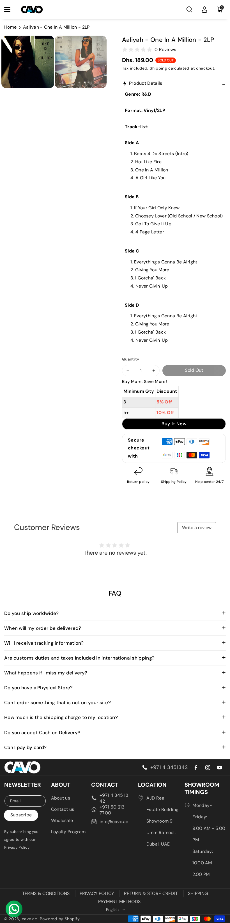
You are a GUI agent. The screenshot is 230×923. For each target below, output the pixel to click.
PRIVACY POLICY (97, 893)
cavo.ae (29, 918)
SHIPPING (198, 893)
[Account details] (204, 9)
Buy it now (174, 424)
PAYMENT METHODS (119, 901)
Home (10, 27)
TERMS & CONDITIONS (46, 893)
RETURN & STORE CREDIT (151, 893)
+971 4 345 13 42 (114, 798)
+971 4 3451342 (169, 767)
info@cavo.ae (114, 822)
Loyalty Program (68, 832)
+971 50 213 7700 (112, 810)
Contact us (62, 809)
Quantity (130, 359)
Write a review (196, 528)
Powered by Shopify (60, 918)
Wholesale (62, 820)
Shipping (158, 68)
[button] (10, 9)
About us (60, 798)
